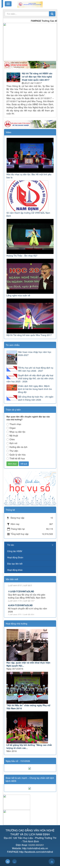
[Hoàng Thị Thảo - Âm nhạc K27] (30, 236)
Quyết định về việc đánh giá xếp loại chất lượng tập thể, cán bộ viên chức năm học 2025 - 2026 (30, 378)
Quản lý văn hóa (18, 454)
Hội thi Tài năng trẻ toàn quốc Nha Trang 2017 (29, 335)
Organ (13, 427)
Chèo (12, 439)
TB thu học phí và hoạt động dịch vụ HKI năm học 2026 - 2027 (35, 369)
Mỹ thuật (14, 435)
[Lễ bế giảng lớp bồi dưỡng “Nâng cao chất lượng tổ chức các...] (30, 727)
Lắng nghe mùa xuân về (18, 295)
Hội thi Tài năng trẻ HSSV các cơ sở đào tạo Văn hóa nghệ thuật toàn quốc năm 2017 (37, 76)
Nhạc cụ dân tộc (17, 431)
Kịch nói (13, 443)
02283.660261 (36, 845)
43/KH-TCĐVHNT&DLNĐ (20, 597)
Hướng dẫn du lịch (18, 446)
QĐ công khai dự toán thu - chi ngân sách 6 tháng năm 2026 (35, 398)
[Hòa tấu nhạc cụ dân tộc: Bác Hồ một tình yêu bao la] (30, 154)
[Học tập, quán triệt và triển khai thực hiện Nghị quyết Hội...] (30, 645)
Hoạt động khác (15, 569)
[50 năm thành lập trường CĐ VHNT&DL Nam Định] (27, 195)
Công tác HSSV (14, 551)
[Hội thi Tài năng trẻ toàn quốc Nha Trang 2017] (30, 315)
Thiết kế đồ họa (17, 458)
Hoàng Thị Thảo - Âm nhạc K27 (21, 255)
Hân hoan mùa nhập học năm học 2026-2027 (34, 353)
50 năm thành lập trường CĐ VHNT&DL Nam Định (28, 214)
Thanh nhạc (15, 424)
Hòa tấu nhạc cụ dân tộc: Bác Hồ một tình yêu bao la (28, 176)
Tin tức (10, 544)
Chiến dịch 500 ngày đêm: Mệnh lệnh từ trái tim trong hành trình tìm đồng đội (35, 389)
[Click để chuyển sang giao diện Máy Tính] (14, 861)
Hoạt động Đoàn (15, 557)
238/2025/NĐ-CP (16, 611)
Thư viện (14, 450)
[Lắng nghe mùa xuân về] (30, 275)
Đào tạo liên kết (14, 563)
